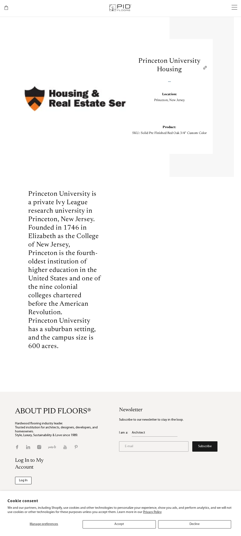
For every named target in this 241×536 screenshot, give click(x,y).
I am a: (123, 432)
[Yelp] (52, 447)
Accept (119, 524)
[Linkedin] (28, 447)
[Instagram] (39, 447)
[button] (234, 8)
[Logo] (120, 8)
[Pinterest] (76, 447)
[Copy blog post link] (205, 68)
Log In (23, 480)
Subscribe (205, 446)
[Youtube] (65, 447)
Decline (194, 524)
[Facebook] (17, 447)
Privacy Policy (152, 512)
